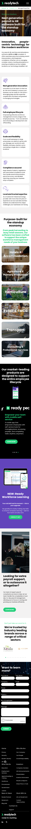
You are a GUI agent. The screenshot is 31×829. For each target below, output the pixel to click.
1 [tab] (5, 657)
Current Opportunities (20, 801)
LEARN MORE (9, 610)
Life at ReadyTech (21, 797)
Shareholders (20, 774)
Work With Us (21, 793)
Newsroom (5, 800)
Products (12, 8)
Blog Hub (4, 803)
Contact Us (13, 806)
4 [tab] (10, 657)
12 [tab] (23, 657)
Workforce (5, 781)
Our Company (20, 752)
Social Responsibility (22, 758)
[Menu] (28, 3)
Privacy (4, 752)
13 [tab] (25, 657)
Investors (19, 764)
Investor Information (22, 777)
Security (4, 755)
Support (11, 809)
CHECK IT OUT (15, 517)
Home (4, 748)
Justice (4, 791)
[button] (7, 8)
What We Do (6, 764)
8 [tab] (17, 657)
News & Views (7, 793)
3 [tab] (16, 452)
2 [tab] (14, 452)
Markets (4, 8)
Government (6, 787)
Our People (19, 755)
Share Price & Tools (22, 784)
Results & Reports (21, 780)
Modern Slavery (6, 758)
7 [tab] (15, 657)
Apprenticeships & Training (7, 777)
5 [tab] (12, 657)
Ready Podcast (6, 797)
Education (5, 768)
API (2, 762)
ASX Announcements (22, 771)
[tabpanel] (8, 648)
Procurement (6, 784)
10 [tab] (20, 657)
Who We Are (20, 748)
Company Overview (22, 768)
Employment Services (5, 772)
